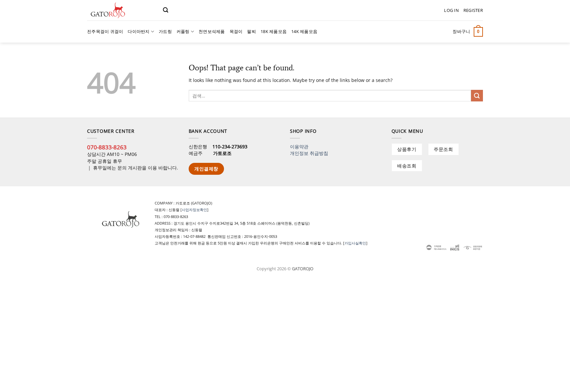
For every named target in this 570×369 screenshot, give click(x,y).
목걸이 (236, 31)
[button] (165, 10)
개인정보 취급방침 (309, 153)
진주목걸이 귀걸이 (105, 31)
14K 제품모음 (304, 31)
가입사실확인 (355, 242)
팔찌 (251, 31)
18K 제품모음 (274, 31)
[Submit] (477, 96)
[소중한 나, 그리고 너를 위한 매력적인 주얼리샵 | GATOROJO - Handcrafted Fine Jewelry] (120, 10)
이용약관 (299, 146)
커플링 (183, 31)
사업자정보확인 (194, 209)
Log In (451, 10)
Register (473, 10)
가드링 (165, 31)
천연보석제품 (212, 31)
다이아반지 (138, 31)
